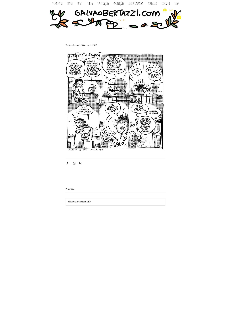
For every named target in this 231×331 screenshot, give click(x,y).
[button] (178, 16)
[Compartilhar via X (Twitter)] (74, 163)
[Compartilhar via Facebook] (67, 163)
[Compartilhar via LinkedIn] (80, 163)
